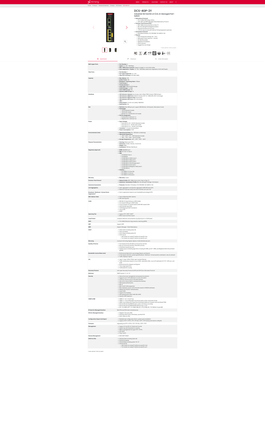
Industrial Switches (104, 5)
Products (94, 5)
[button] (127, 27)
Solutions (155, 2)
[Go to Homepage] (93, 2)
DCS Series (119, 5)
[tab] (103, 59)
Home (89, 5)
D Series (112, 5)
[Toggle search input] (176, 2)
